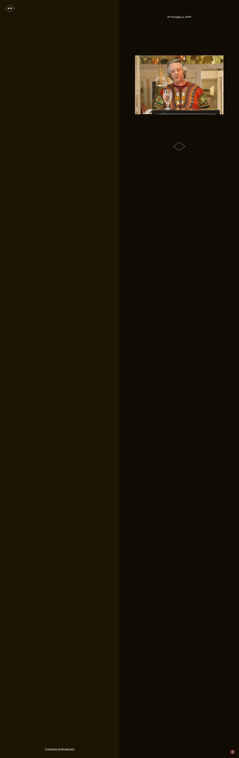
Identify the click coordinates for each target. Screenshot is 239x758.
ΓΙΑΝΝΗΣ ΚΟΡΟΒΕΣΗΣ (59, 749)
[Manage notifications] (232, 752)
